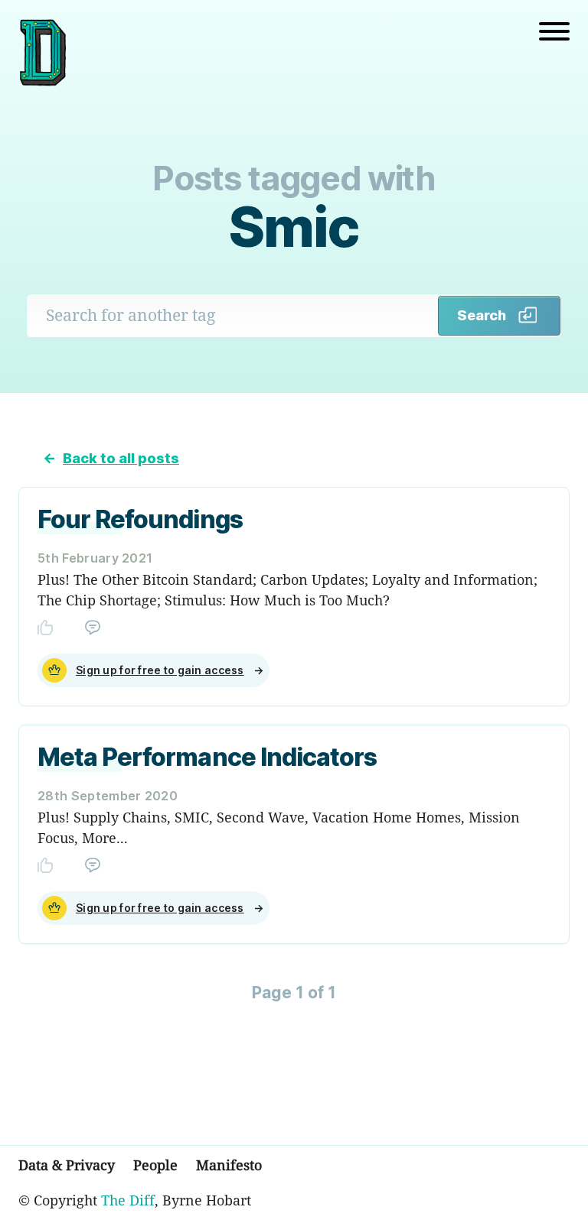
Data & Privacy (66, 1165)
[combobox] (233, 315)
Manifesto (229, 1165)
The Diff (128, 1200)
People (155, 1165)
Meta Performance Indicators (207, 757)
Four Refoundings (140, 519)
